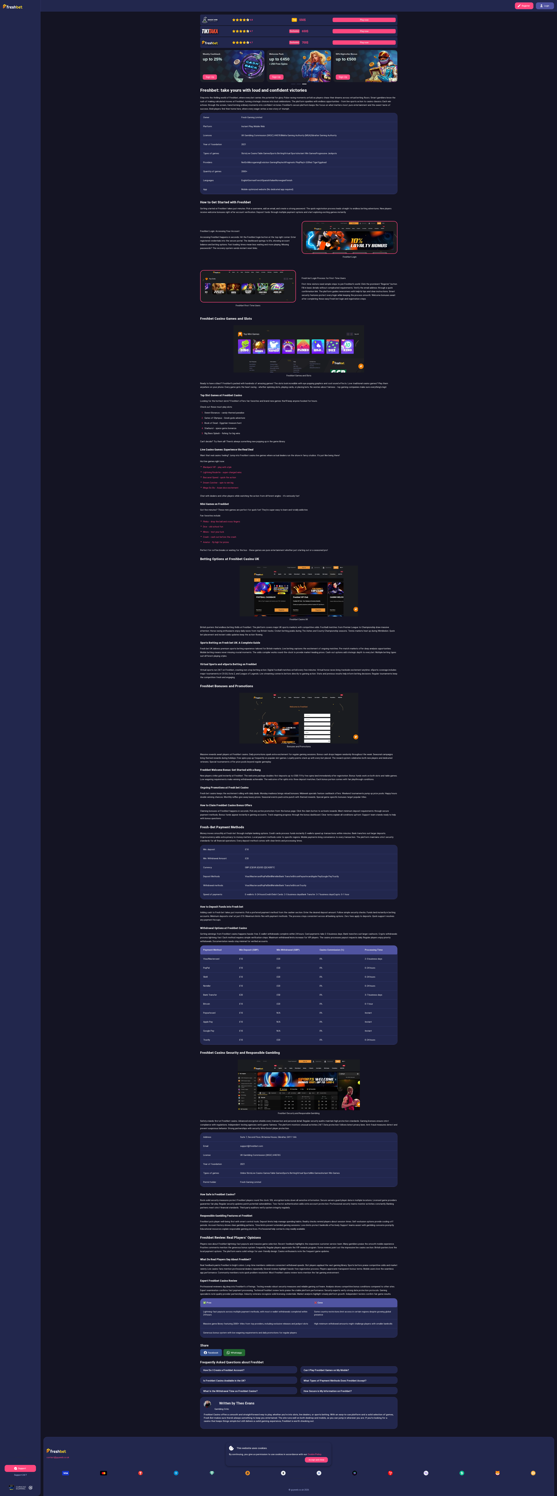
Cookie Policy (314, 1454)
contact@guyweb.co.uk (58, 1457)
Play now (364, 20)
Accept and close (316, 1460)
